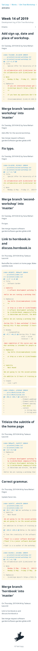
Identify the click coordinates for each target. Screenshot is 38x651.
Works (14, 4)
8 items (4, 27)
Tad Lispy (5, 4)
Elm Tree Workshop (27, 4)
